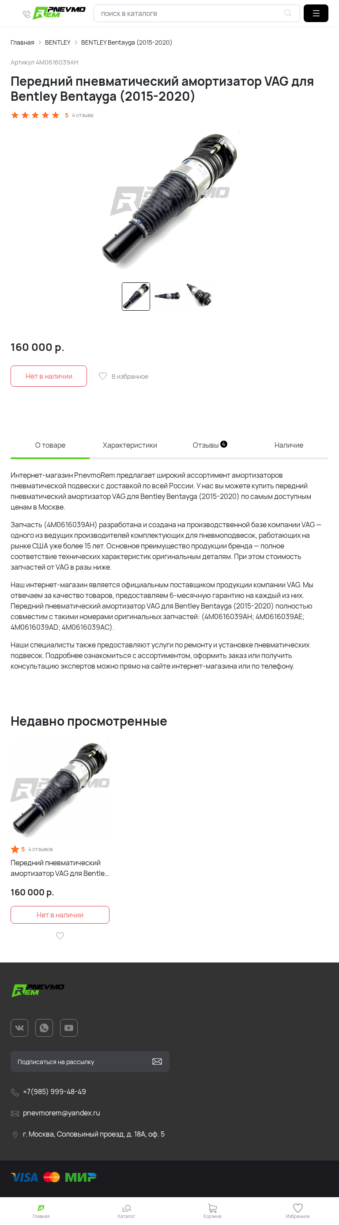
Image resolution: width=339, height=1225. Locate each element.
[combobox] (197, 13)
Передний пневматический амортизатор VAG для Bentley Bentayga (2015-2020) (59, 868)
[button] (316, 13)
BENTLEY (58, 42)
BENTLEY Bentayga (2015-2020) (127, 42)
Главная (22, 42)
